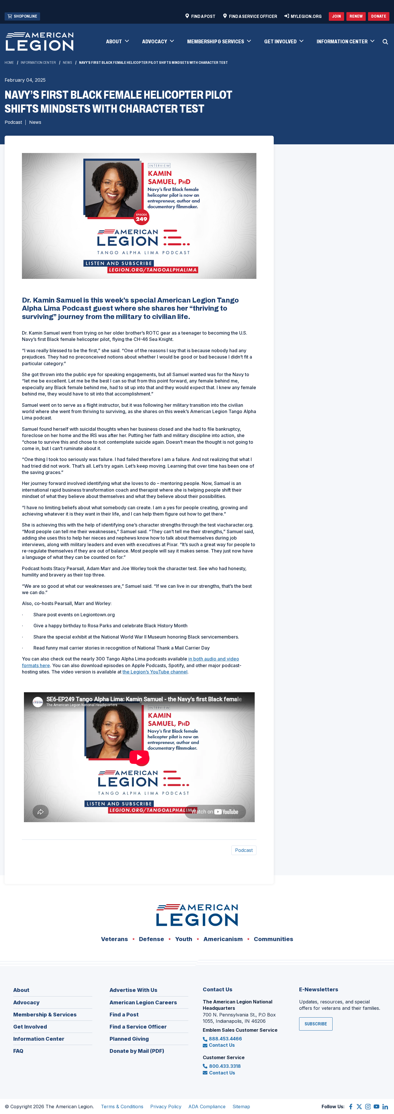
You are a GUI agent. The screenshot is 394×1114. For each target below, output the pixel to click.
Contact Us (222, 1045)
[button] (117, 42)
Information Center (38, 63)
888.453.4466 (225, 1039)
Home (9, 63)
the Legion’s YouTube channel (155, 672)
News (67, 63)
